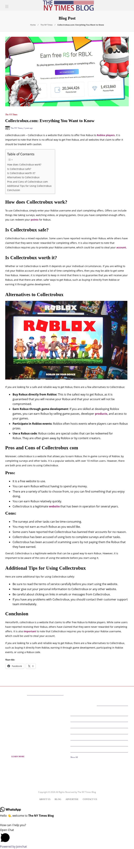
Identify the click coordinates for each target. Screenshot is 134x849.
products (101, 414)
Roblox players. (106, 135)
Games (99, 743)
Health (99, 749)
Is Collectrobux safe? (19, 169)
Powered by (13, 846)
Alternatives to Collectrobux (23, 177)
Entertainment (99, 731)
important (30, 631)
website (54, 506)
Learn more (17, 756)
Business (99, 718)
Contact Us (90, 799)
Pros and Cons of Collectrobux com (27, 181)
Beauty (99, 713)
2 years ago (28, 128)
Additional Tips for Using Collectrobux (29, 186)
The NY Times (46, 24)
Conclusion (13, 190)
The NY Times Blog (87, 792)
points (34, 219)
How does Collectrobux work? (24, 164)
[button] (67, 836)
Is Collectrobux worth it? (21, 173)
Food (99, 737)
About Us (44, 799)
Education (99, 725)
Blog (58, 799)
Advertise (72, 799)
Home (33, 24)
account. (121, 247)
